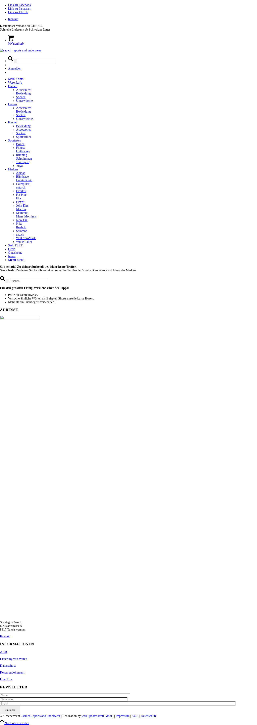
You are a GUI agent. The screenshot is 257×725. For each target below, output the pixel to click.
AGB (3, 652)
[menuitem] (132, 19)
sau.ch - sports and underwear (41, 716)
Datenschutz (8, 665)
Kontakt (13, 19)
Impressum (123, 716)
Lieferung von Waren (13, 658)
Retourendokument (12, 672)
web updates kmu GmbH (97, 716)
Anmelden (14, 68)
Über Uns (6, 679)
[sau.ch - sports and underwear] (20, 50)
